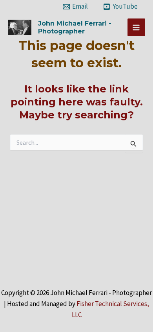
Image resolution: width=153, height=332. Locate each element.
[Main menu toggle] (137, 27)
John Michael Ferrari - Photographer (74, 27)
